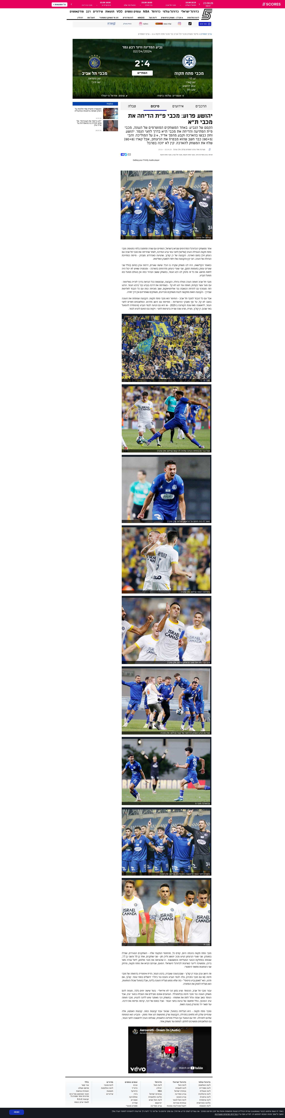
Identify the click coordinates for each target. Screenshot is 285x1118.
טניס (135, 1085)
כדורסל (156, 11)
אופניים (134, 1100)
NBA (146, 11)
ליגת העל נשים (155, 1100)
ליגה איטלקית (204, 1094)
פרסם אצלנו (83, 1088)
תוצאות (109, 11)
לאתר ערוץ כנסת (81, 1102)
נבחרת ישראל (180, 1091)
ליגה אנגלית (205, 1091)
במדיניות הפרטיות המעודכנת (226, 1114)
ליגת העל (153, 18)
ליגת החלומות (193, 18)
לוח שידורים (128, 18)
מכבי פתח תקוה (165, 155)
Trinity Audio (148, 160)
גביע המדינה (180, 1094)
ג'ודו (135, 1094)
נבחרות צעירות (179, 1103)
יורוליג (80, 18)
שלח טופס (167, 24)
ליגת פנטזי (108, 1085)
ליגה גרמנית (205, 1097)
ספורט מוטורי (131, 1106)
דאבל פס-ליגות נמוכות (176, 1106)
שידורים (98, 11)
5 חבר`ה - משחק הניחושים (172, 18)
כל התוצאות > (59, 4)
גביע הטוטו (181, 1097)
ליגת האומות (205, 1106)
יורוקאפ (158, 1103)
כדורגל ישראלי (190, 11)
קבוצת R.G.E (83, 1099)
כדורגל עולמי (171, 11)
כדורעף (134, 1091)
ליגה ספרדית (204, 1088)
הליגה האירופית (203, 1103)
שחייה (134, 1103)
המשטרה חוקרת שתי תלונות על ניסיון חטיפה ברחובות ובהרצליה (88, 110)
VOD (119, 11)
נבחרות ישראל (155, 1094)
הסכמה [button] (16, 1112)
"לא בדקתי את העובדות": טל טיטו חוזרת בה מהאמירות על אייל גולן (89, 123)
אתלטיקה (133, 1097)
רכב (88, 11)
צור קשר (85, 1085)
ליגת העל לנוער (179, 1100)
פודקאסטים (77, 11)
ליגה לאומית (180, 1088)
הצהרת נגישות (82, 1091)
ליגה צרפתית (204, 1100)
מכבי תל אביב (177, 155)
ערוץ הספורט (203, 14)
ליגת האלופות (204, 1085)
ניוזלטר (145, 24)
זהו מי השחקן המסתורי (108, 18)
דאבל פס (91, 18)
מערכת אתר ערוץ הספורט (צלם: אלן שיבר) (189, 149)
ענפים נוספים (133, 11)
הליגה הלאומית (155, 1097)
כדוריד (134, 1088)
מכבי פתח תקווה (189, 155)
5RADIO (141, 18)
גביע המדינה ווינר (202, 155)
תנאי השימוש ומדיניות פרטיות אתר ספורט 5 (79, 1095)
